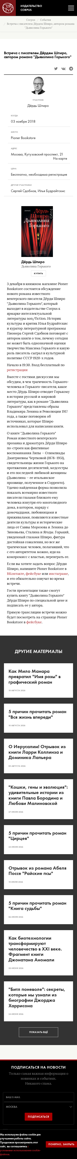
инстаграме (58, 574)
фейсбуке (33, 574)
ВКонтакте (15, 574)
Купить (38, 273)
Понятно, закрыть (61, 1144)
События (45, 19)
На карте (60, 158)
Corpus (30, 19)
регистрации (17, 370)
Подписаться (38, 1116)
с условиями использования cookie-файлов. (20, 1150)
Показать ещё (38, 1032)
